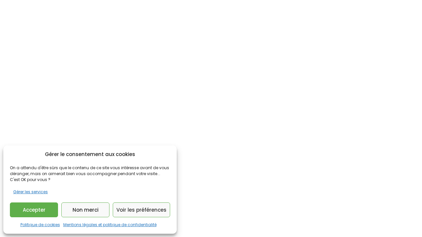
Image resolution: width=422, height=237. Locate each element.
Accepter (34, 209)
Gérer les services (30, 192)
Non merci (86, 209)
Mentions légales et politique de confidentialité (110, 224)
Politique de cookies (40, 224)
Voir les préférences (141, 209)
